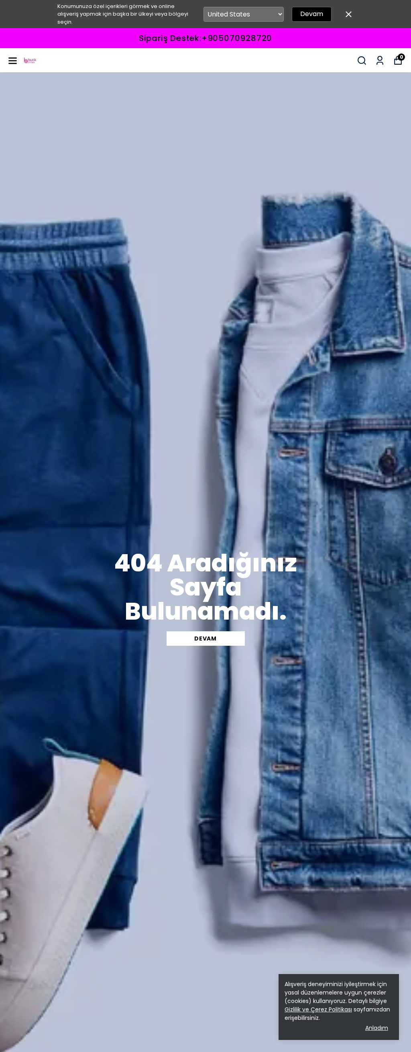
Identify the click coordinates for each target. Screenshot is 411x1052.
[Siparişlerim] (380, 60)
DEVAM (205, 638)
